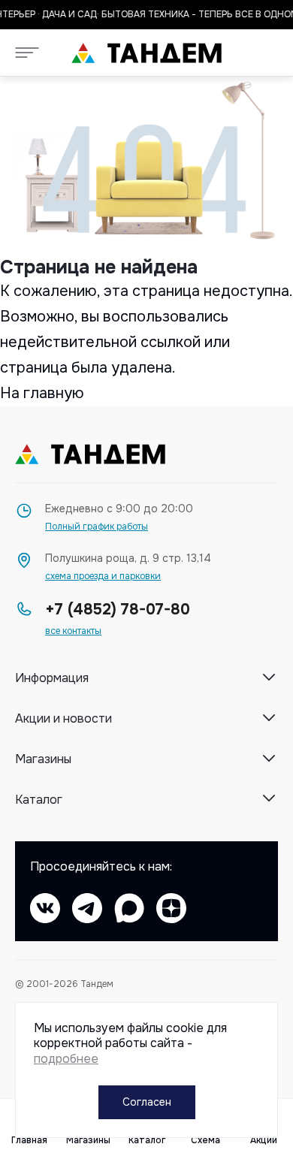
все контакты (73, 631)
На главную (42, 393)
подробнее (66, 1059)
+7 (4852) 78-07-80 (117, 609)
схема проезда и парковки (103, 576)
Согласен (146, 1102)
